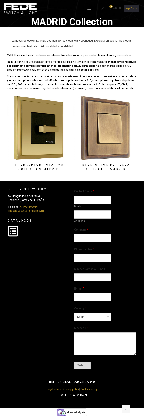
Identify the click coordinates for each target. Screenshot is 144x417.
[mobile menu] (89, 8)
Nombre (78, 206)
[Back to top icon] (126, 409)
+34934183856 (29, 206)
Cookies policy (89, 389)
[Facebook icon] (58, 395)
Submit (82, 365)
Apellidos (79, 220)
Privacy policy (71, 389)
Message (81, 327)
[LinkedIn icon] (70, 395)
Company (81, 229)
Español (130, 8)
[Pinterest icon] (74, 395)
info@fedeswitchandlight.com (26, 210)
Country (80, 308)
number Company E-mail (89, 268)
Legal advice (54, 389)
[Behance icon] (81, 395)
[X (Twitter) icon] (62, 395)
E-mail (79, 288)
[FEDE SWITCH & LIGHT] (20, 8)
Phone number (84, 249)
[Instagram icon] (77, 395)
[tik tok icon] (85, 395)
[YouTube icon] (66, 395)
